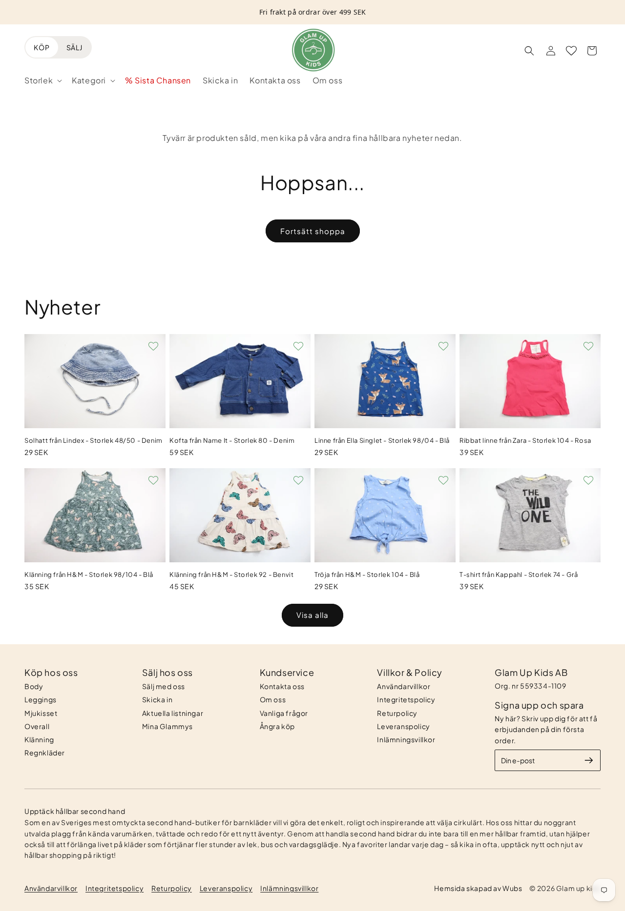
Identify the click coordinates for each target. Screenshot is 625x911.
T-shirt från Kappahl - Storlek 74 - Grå (518, 574)
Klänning (39, 739)
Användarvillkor (403, 686)
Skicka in (157, 699)
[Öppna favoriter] (571, 50)
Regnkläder (44, 752)
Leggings (40, 699)
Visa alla (312, 614)
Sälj (74, 47)
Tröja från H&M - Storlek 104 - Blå (366, 574)
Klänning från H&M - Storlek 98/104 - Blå (88, 574)
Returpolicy (397, 713)
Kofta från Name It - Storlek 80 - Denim (231, 440)
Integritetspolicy (406, 699)
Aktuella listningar (172, 713)
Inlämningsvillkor (406, 739)
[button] (42, 81)
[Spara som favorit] (153, 346)
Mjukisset (40, 713)
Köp (42, 47)
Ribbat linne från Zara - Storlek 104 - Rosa (525, 440)
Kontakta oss (282, 686)
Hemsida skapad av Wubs (478, 888)
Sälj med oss (163, 686)
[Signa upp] (589, 760)
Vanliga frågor (284, 713)
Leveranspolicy (403, 726)
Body (33, 686)
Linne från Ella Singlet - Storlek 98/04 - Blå (382, 440)
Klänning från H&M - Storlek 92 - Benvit (231, 574)
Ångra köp (277, 726)
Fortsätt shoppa (312, 231)
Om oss (273, 699)
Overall (36, 726)
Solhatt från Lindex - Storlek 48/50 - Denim (93, 440)
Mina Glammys (167, 726)
